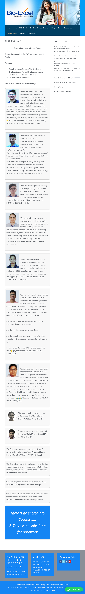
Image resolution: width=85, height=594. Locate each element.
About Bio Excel (21, 28)
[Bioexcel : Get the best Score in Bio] (20, 15)
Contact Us (68, 28)
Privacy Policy (58, 87)
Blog (53, 28)
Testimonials (12, 33)
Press (22, 33)
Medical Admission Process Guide (65, 82)
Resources (32, 33)
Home (10, 28)
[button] (74, 589)
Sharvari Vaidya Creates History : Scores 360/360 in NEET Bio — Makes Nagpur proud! (67, 58)
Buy (59, 28)
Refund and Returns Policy (62, 91)
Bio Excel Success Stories (39, 28)
